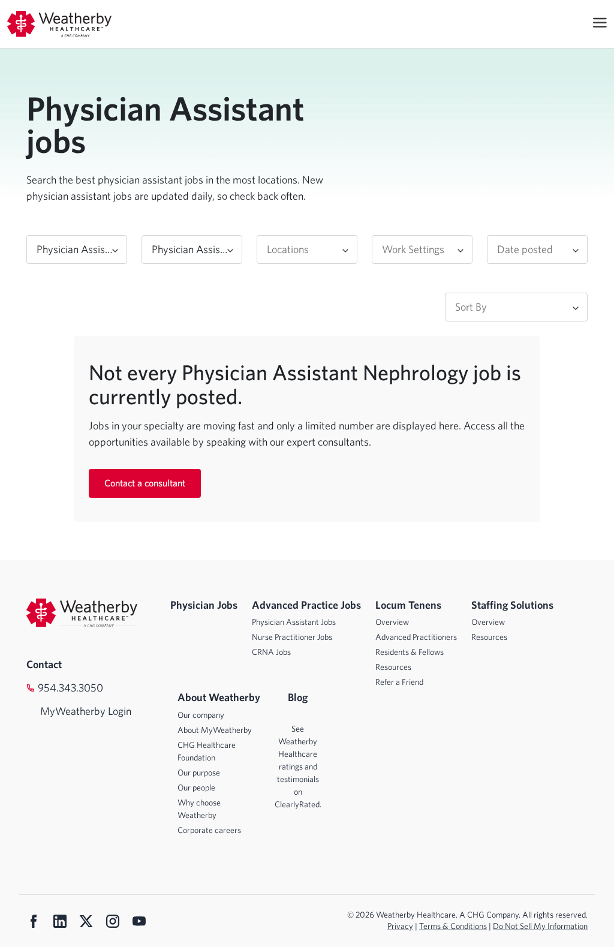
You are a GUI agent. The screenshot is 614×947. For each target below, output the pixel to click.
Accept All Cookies (499, 926)
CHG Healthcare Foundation (206, 751)
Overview (392, 622)
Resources (393, 667)
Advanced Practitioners (416, 637)
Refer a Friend (399, 682)
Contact (44, 664)
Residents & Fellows (409, 652)
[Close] (595, 926)
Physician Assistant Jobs (294, 622)
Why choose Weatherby (199, 809)
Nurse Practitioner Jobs (292, 637)
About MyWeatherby (214, 730)
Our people (196, 787)
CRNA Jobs (271, 652)
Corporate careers (209, 830)
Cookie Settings (413, 926)
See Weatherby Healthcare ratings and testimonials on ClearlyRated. (298, 766)
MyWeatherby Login (74, 711)
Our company (200, 715)
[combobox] (76, 249)
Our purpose (198, 772)
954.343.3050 (70, 687)
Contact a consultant (144, 482)
